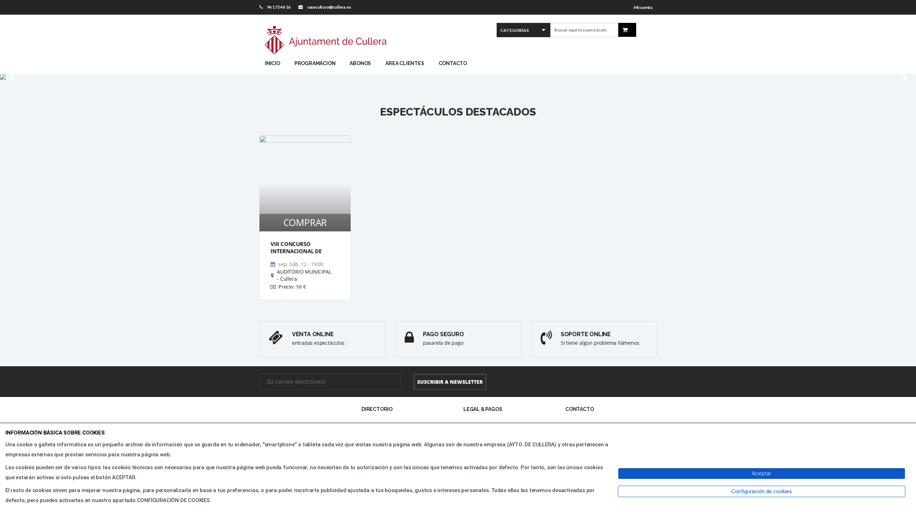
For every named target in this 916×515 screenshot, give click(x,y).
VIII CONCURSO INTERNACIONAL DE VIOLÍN (296, 251)
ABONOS (360, 63)
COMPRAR (305, 222)
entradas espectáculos (318, 342)
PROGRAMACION (315, 63)
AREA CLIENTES (404, 63)
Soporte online (586, 334)
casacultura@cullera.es (329, 7)
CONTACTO (453, 63)
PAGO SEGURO (443, 334)
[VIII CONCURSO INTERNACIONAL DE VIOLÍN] (305, 183)
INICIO (272, 63)
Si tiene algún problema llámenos (600, 342)
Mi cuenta (643, 7)
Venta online (313, 334)
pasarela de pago (443, 342)
